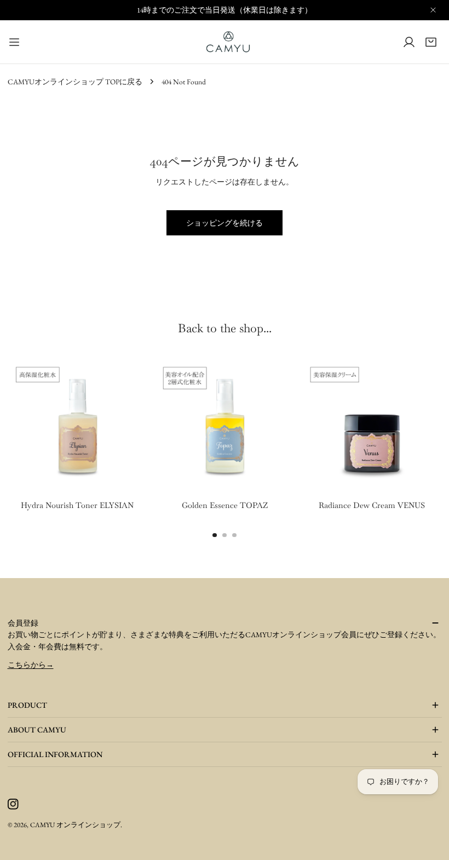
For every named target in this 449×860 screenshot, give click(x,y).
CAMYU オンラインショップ (75, 824)
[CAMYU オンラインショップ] (228, 42)
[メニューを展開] (14, 42)
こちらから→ (31, 664)
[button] (431, 42)
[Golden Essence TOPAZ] (224, 425)
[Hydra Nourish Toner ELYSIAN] (77, 425)
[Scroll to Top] (428, 839)
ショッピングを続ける (224, 223)
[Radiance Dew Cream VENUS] (371, 425)
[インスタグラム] (13, 804)
